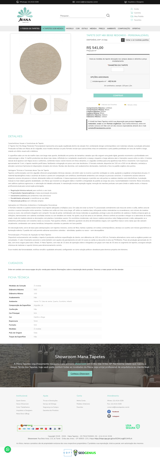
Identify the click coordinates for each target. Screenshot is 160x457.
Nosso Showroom (22, 404)
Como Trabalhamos (23, 407)
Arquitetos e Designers (136, 2)
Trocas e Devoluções (50, 401)
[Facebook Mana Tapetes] (113, 413)
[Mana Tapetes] (25, 23)
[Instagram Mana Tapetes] (120, 416)
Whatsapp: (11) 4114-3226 (29, 2)
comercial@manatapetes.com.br (87, 2)
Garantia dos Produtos (51, 410)
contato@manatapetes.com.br (99, 128)
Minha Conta (81, 401)
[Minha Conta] (137, 9)
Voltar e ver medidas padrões (135, 40)
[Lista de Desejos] (137, 16)
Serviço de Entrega (49, 404)
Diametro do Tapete (118, 65)
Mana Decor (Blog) (22, 414)
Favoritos (80, 407)
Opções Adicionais (99, 77)
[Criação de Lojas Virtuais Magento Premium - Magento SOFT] (68, 456)
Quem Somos (21, 401)
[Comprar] (118, 95)
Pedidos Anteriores (83, 404)
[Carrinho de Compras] (137, 13)
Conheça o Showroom (80, 373)
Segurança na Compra (50, 407)
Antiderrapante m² (104, 81)
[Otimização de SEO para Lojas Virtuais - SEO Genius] (85, 456)
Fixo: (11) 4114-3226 (114, 404)
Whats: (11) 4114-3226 (115, 401)
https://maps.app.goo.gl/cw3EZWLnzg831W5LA (113, 438)
